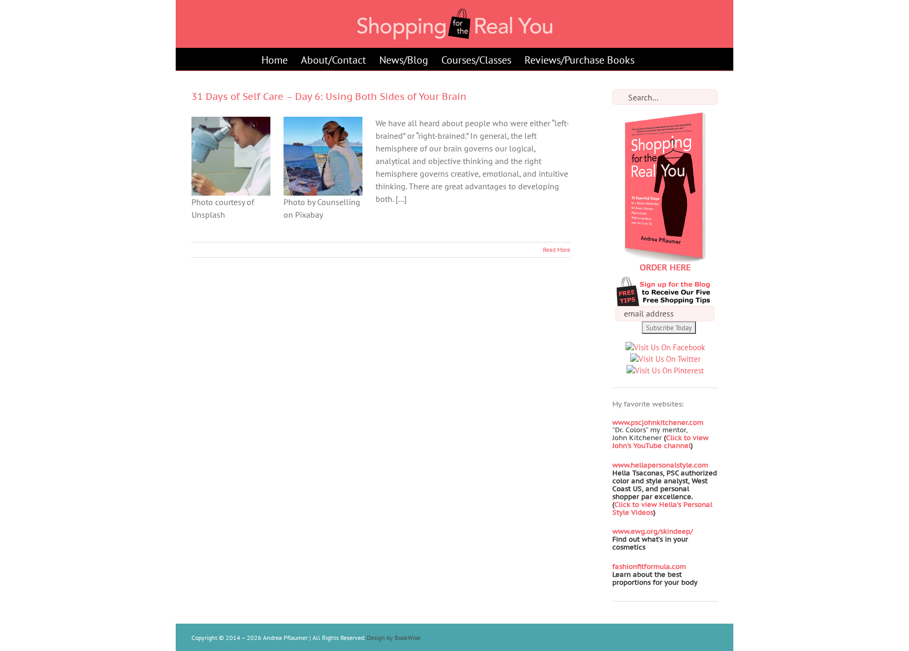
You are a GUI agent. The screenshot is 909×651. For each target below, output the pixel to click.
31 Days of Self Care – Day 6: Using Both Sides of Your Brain (329, 96)
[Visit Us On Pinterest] (665, 370)
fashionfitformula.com (649, 566)
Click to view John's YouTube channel (660, 441)
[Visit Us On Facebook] (665, 347)
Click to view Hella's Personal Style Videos (662, 508)
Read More (556, 249)
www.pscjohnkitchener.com (657, 422)
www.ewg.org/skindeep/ (652, 531)
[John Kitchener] (663, 437)
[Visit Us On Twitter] (665, 359)
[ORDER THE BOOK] (665, 118)
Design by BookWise (393, 638)
